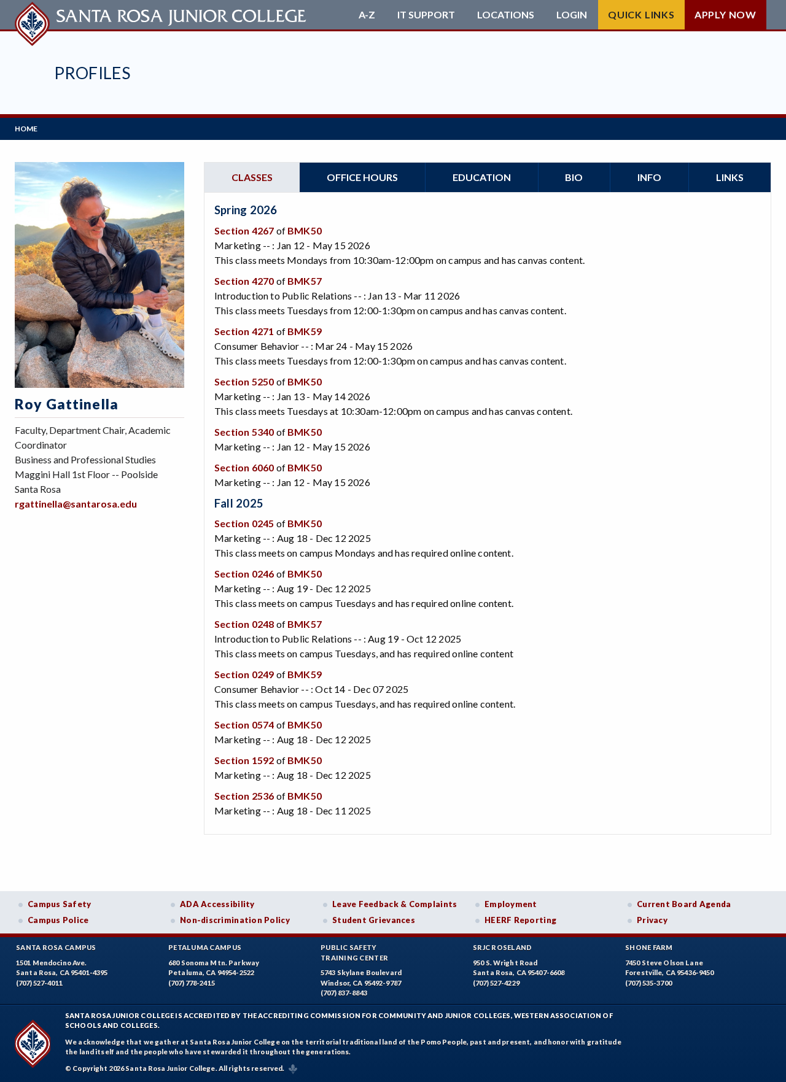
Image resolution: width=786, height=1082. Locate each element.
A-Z (367, 15)
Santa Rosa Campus (56, 947)
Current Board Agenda (684, 904)
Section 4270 (244, 281)
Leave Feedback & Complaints (394, 904)
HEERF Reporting (520, 920)
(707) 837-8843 (344, 993)
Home (26, 128)
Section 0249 (244, 674)
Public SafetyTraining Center (354, 952)
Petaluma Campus (204, 947)
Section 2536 (244, 796)
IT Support (426, 15)
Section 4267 (244, 230)
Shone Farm (649, 947)
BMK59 (304, 331)
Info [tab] (649, 177)
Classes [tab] (252, 177)
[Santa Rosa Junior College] (162, 14)
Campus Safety (59, 904)
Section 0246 (244, 573)
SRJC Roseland (502, 947)
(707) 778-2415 (191, 983)
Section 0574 (244, 724)
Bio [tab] (574, 177)
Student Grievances (373, 920)
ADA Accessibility (217, 904)
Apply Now (726, 14)
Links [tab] (730, 177)
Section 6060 (244, 467)
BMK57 (304, 281)
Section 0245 (244, 523)
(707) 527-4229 (496, 983)
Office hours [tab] (362, 177)
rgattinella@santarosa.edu (76, 503)
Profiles (92, 73)
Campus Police (58, 920)
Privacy (652, 920)
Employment (510, 904)
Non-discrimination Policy (235, 920)
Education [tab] (482, 177)
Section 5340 (244, 432)
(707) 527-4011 (39, 983)
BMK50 (304, 230)
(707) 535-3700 (648, 983)
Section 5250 (244, 381)
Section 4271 (244, 331)
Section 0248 (244, 624)
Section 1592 (244, 760)
